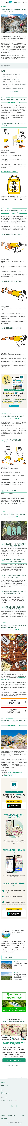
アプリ (19, 2)
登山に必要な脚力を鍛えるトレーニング (11, 74)
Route (16, 1100)
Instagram (6, 1093)
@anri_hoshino (12, 774)
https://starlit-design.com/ (15, 772)
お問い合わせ (4, 1118)
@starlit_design (8, 775)
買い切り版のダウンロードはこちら (14, 1065)
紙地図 (15, 2)
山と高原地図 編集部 (18, 930)
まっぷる (3, 1100)
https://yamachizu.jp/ (17, 932)
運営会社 (3, 1115)
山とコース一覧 (4, 1085)
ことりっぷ (9, 1100)
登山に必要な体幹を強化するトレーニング (12, 77)
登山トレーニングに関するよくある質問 (11, 81)
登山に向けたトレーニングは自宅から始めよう (13, 88)
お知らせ (3, 1082)
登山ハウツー (4, 6)
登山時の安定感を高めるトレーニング (11, 79)
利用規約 (22, 1115)
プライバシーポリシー (12, 1115)
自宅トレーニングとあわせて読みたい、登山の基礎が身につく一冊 (14, 85)
